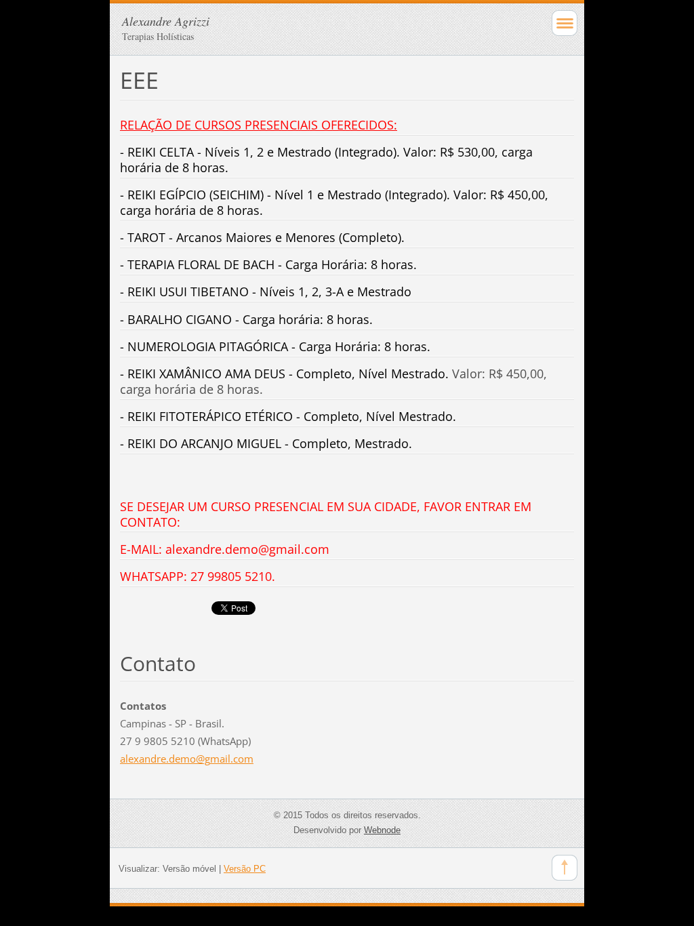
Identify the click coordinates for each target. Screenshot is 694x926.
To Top (564, 868)
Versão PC (245, 869)
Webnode (382, 830)
